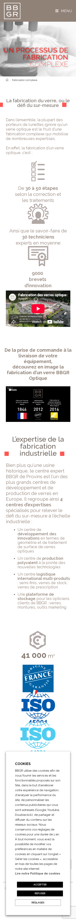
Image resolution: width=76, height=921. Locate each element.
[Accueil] (7, 80)
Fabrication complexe (24, 80)
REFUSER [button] (40, 893)
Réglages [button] (38, 902)
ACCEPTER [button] (40, 884)
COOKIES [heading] (23, 764)
